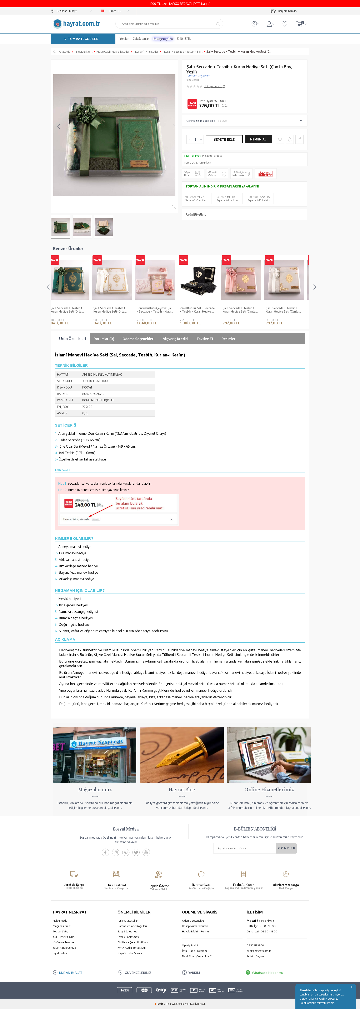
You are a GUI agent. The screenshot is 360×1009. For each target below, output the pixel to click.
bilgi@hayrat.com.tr (259, 950)
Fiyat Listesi (60, 953)
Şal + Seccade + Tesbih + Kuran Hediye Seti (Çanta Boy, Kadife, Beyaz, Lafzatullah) (243, 310)
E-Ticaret (169, 1003)
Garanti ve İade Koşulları (132, 926)
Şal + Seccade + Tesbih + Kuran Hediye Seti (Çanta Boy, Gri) (286, 310)
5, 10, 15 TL (184, 38)
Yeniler (124, 38)
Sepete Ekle (224, 139)
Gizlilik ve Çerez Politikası (133, 942)
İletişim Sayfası (256, 956)
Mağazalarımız (62, 926)
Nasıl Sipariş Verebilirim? (196, 956)
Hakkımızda (60, 920)
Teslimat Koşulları (128, 920)
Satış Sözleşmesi (128, 931)
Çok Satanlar (141, 38)
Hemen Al (258, 139)
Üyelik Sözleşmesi (128, 936)
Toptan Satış (60, 931)
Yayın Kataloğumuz (64, 947)
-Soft (159, 1003)
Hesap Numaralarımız (195, 926)
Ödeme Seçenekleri (193, 920)
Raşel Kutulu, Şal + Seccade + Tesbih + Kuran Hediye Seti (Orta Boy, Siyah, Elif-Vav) (158, 310)
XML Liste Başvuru (64, 936)
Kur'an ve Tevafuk (63, 942)
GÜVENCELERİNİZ (138, 972)
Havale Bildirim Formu (195, 931)
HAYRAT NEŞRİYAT (198, 76)
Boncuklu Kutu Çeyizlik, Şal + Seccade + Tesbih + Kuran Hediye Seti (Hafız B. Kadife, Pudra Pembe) (116, 310)
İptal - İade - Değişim (194, 950)
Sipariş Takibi (190, 945)
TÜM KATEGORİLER (83, 39)
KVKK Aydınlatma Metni (132, 947)
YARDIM (194, 972)
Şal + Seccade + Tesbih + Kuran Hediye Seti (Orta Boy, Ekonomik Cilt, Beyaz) (72, 310)
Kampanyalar (163, 38)
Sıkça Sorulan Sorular (130, 953)
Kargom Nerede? (287, 10)
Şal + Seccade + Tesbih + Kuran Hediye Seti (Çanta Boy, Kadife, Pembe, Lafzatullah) (200, 310)
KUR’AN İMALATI (71, 972)
